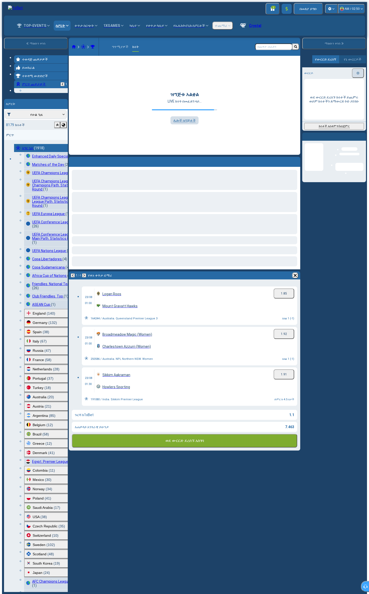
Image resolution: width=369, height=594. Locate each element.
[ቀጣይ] (84, 275)
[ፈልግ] (295, 46)
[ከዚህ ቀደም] (62, 84)
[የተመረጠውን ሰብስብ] (57, 156)
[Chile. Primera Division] (93, 47)
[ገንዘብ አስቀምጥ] (287, 9)
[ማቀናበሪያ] (331, 9)
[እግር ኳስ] (83, 47)
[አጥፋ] (295, 275)
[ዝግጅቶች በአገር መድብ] (63, 156)
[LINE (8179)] (74, 47)
